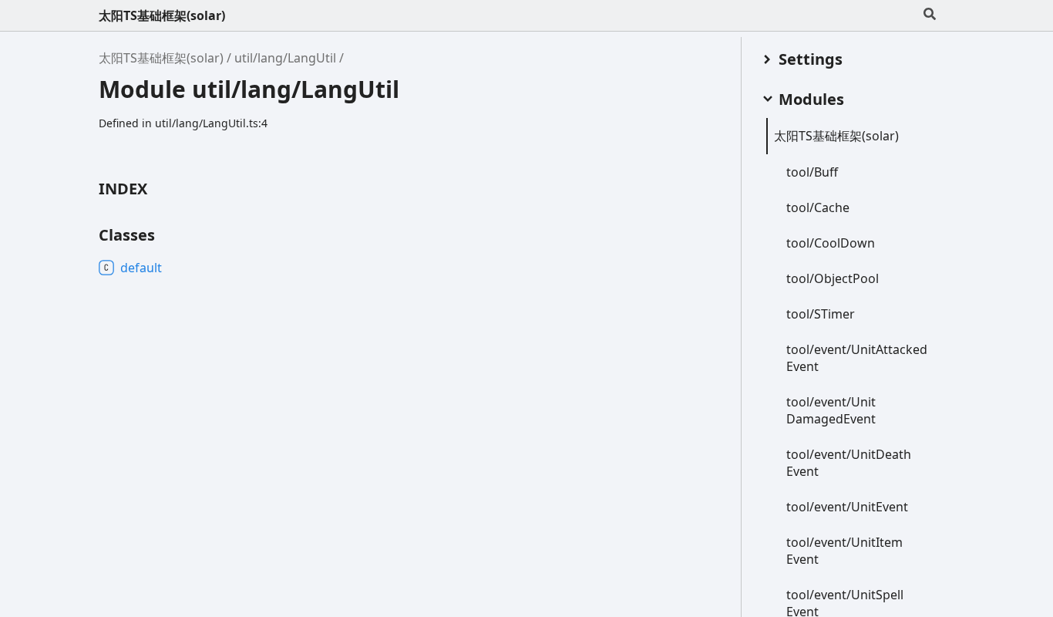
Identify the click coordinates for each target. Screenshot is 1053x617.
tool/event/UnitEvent (847, 506)
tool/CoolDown (830, 242)
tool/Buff (812, 172)
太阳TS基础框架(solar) (162, 15)
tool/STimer (820, 313)
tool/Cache (817, 207)
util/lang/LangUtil (285, 57)
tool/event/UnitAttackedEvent (856, 358)
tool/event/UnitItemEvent (844, 551)
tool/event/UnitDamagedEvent (831, 410)
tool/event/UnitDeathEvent (848, 463)
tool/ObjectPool (832, 278)
